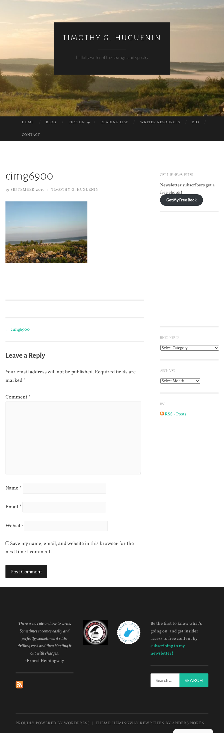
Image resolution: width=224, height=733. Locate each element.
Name (13, 488)
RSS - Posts (175, 414)
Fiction (77, 122)
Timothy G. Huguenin (112, 38)
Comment (18, 397)
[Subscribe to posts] (19, 687)
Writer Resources (160, 122)
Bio (195, 122)
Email (13, 507)
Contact (31, 135)
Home (28, 122)
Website (14, 526)
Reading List (114, 122)
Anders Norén (188, 723)
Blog (51, 122)
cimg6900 (17, 330)
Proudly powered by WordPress (53, 723)
